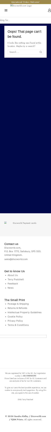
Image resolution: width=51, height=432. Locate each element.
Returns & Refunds (17, 308)
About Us (13, 275)
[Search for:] (25, 52)
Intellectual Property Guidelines (25, 312)
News (11, 287)
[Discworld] (25, 10)
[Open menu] (6, 10)
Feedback (13, 283)
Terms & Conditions (18, 325)
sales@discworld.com (16, 259)
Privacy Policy (15, 320)
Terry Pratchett (16, 279)
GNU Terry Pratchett (25, 399)
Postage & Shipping (18, 303)
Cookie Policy (15, 316)
